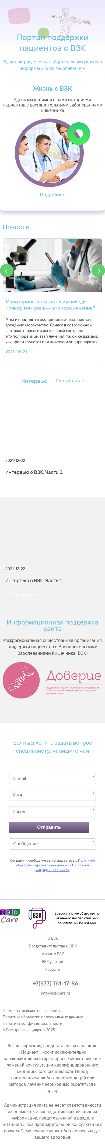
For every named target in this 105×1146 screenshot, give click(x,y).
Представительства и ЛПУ (53, 946)
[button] (25, 486)
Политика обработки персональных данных (43, 1017)
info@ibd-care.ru (55, 993)
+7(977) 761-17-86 (55, 983)
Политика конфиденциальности (32, 1023)
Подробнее (52, 195)
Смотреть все (70, 380)
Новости (52, 969)
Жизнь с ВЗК (53, 954)
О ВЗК (53, 938)
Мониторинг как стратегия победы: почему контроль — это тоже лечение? (50, 305)
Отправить (49, 827)
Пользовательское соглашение (31, 1010)
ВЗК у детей (52, 962)
